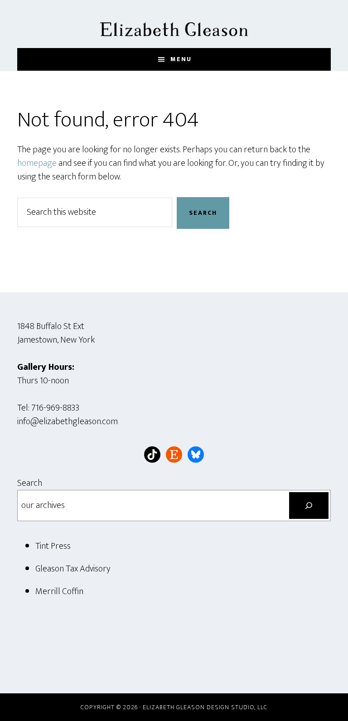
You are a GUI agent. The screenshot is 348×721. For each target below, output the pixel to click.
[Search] (308, 505)
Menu (181, 59)
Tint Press (53, 546)
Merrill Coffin (59, 591)
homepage (37, 163)
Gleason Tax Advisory (73, 568)
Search (29, 483)
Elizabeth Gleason (173, 24)
